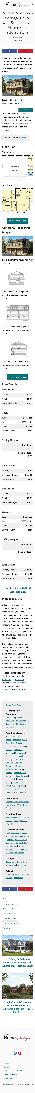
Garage (18, 843)
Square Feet (5, 103)
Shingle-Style (11, 786)
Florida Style (11, 756)
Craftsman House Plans (10, 923)
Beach (8, 740)
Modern (9, 773)
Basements (15, 833)
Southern (9, 789)
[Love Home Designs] (17, 4)
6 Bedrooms (21, 724)
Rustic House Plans (9, 928)
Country (9, 750)
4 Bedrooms (21, 721)
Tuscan (15, 792)
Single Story (11, 802)
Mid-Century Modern (14, 769)
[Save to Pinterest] (25, 51)
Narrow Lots (11, 865)
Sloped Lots (10, 862)
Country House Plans (9, 918)
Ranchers (21, 779)
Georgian (9, 763)
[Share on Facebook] (9, 51)
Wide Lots (21, 865)
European (10, 753)
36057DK (6, 679)
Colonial (19, 743)
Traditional (19, 789)
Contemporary (11, 746)
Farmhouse (20, 753)
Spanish (21, 786)
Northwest (10, 776)
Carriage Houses (20, 821)
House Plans (17, 40)
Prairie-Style (11, 779)
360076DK (21, 689)
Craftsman (18, 750)
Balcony (13, 846)
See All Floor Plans (13, 705)
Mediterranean (19, 766)
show (24, 138)
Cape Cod (10, 743)
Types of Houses (13, 874)
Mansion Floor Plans (14, 817)
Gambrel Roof (19, 760)
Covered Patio (21, 850)
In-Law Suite (20, 840)
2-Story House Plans (9, 909)
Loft (7, 833)
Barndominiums (19, 737)
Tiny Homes (10, 824)
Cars (22, 103)
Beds (11, 103)
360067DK (7, 689)
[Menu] (3, 4)
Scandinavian (17, 783)
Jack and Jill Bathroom (15, 853)
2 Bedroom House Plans (10, 904)
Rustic (8, 783)
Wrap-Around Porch (20, 836)
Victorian (23, 792)
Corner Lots (22, 862)
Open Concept (22, 776)
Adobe (8, 737)
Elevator (10, 840)
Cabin (24, 740)
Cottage (22, 746)
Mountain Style (20, 773)
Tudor (8, 792)
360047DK (19, 679)
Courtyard (10, 843)
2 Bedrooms (21, 717)
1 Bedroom (10, 717)
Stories (17, 103)
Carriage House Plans (10, 914)
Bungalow (17, 740)
